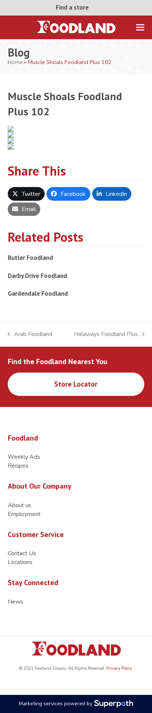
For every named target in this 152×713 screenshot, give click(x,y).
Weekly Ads (24, 457)
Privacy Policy (118, 668)
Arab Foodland (30, 334)
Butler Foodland (30, 257)
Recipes (18, 466)
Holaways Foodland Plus (106, 334)
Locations (20, 562)
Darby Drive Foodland (37, 275)
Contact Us (22, 553)
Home (15, 62)
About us (19, 505)
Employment (24, 514)
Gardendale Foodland (38, 293)
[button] (140, 27)
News (15, 602)
